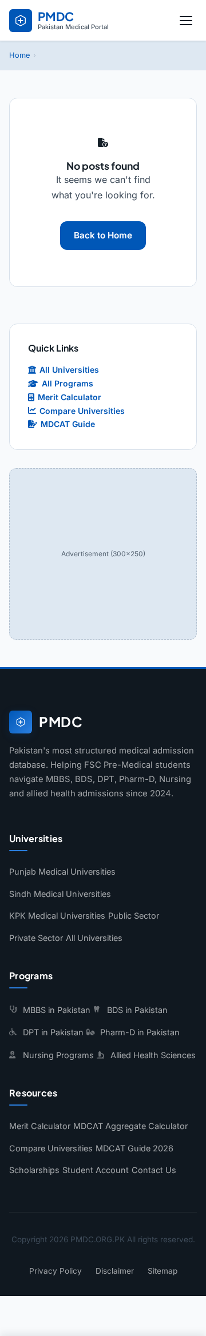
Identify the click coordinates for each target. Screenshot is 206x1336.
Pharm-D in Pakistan (140, 1032)
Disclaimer (115, 1270)
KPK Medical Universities (57, 915)
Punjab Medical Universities (62, 871)
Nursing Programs (58, 1055)
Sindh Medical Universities (60, 894)
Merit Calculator (69, 397)
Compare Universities (82, 411)
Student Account (95, 1170)
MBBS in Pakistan (56, 1010)
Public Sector (133, 915)
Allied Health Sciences (153, 1055)
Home (19, 55)
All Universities (69, 369)
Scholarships (34, 1170)
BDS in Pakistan (137, 1010)
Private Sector (36, 938)
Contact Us (154, 1170)
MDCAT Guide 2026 (134, 1148)
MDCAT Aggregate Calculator (130, 1126)
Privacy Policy (55, 1270)
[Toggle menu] (186, 20)
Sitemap (162, 1270)
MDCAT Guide (68, 424)
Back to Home (103, 235)
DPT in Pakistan (53, 1032)
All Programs (67, 383)
